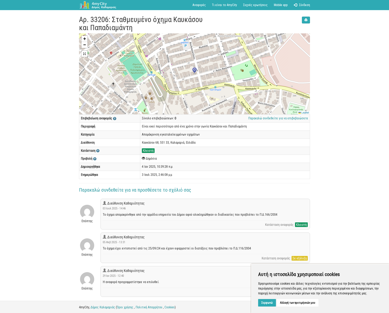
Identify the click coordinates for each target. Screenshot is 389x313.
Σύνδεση (304, 5)
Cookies (170, 307)
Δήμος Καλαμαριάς (103, 307)
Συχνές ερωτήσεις (255, 5)
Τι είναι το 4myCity (224, 5)
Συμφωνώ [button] (267, 302)
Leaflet (305, 112)
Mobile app (281, 5)
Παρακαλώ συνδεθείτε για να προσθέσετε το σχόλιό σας (135, 190)
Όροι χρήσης (125, 307)
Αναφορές (199, 5)
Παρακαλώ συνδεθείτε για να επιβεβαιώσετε (278, 118)
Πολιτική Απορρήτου (149, 307)
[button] (194, 70)
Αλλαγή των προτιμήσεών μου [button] (297, 302)
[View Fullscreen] (84, 54)
